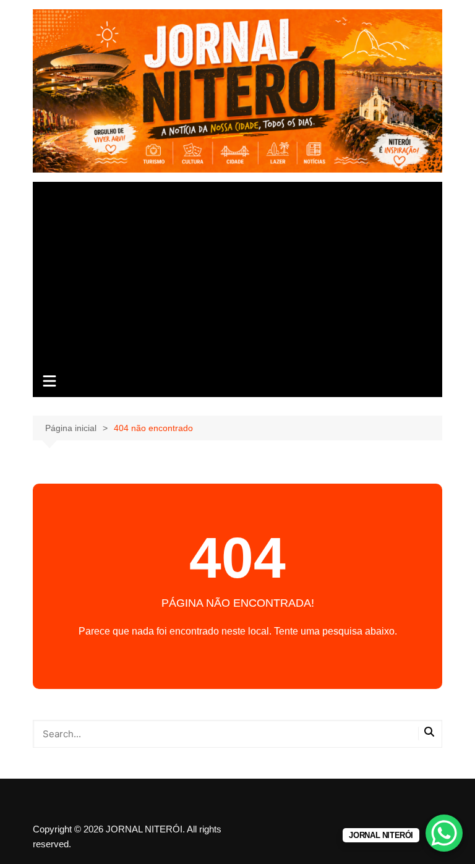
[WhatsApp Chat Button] (444, 833)
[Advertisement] (237, 274)
